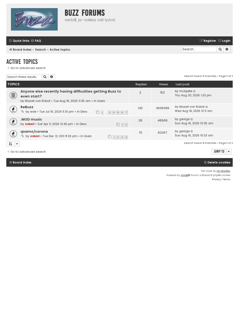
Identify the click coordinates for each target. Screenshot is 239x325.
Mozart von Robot (37, 101)
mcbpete (185, 91)
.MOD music (31, 119)
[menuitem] (36, 41)
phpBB (185, 175)
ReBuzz (27, 107)
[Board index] (34, 20)
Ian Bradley (223, 171)
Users (101, 101)
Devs (84, 112)
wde (33, 112)
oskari (29, 124)
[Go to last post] (194, 91)
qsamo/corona (34, 131)
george (184, 119)
